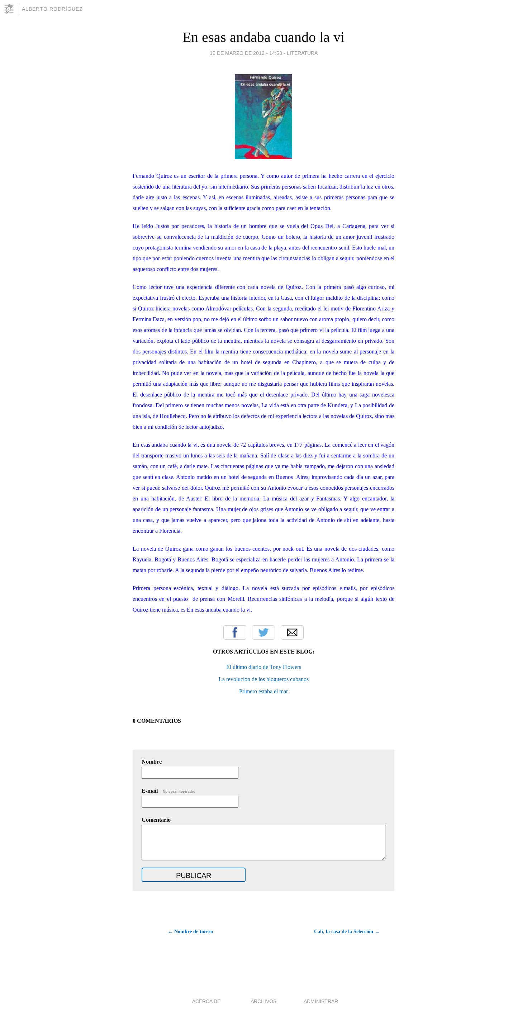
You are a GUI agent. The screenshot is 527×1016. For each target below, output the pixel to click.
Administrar (321, 1001)
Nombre (152, 762)
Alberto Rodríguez (52, 9)
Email (292, 632)
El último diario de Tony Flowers (263, 667)
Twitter (263, 632)
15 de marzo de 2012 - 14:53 (246, 53)
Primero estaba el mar (263, 691)
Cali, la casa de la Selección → (347, 931)
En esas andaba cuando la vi (263, 37)
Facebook (234, 632)
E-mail (168, 791)
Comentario (156, 820)
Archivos (263, 1001)
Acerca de (206, 1001)
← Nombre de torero (190, 931)
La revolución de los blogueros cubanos (264, 679)
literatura (302, 53)
